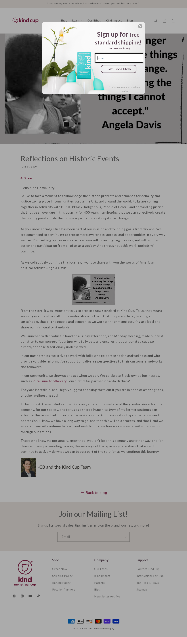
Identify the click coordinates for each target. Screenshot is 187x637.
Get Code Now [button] (118, 69)
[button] (140, 26)
